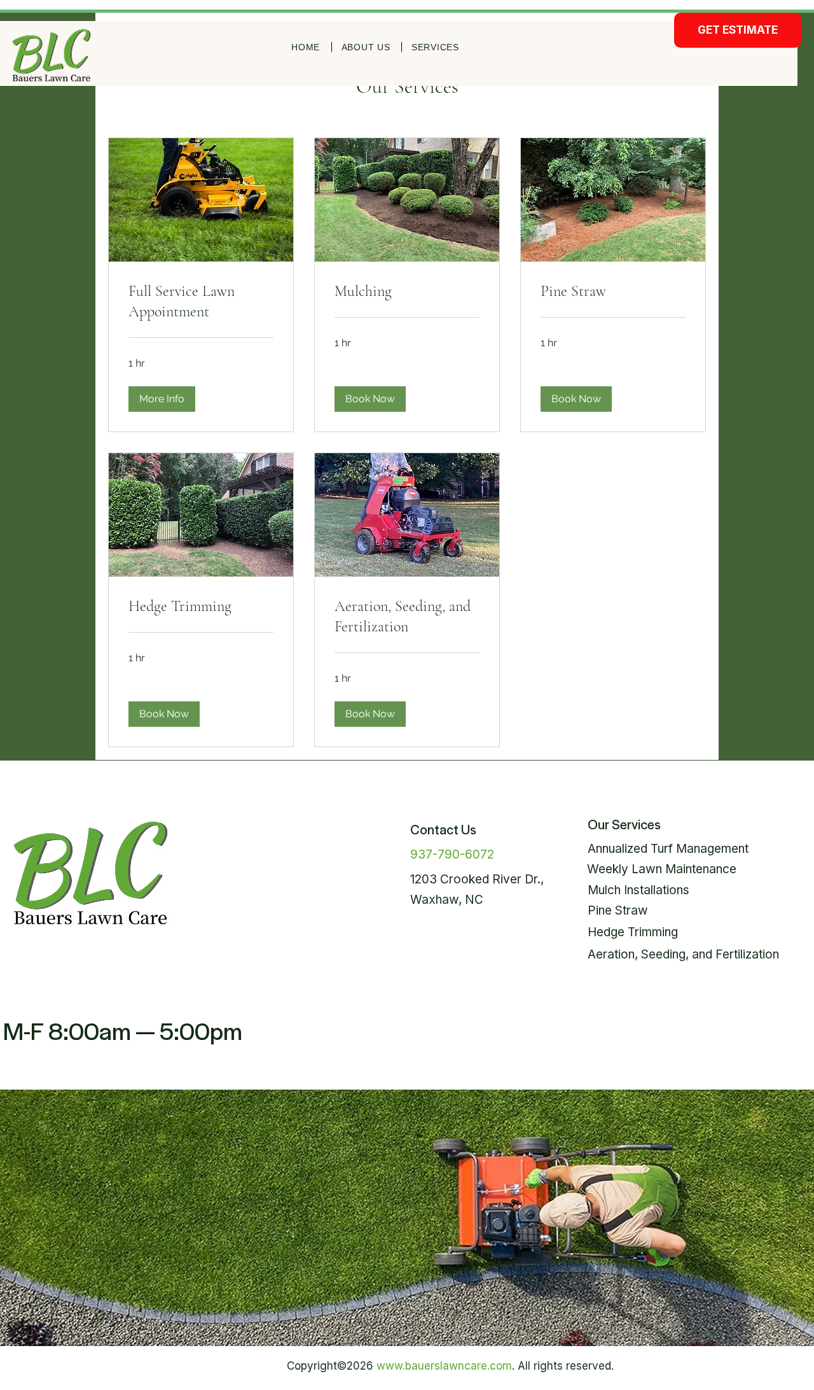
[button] (161, 399)
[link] (200, 301)
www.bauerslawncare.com (444, 1365)
